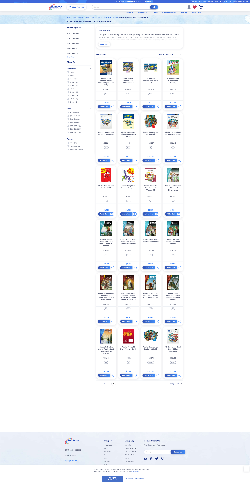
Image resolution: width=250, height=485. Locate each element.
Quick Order (196, 13)
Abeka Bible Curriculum (111, 17)
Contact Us (129, 13)
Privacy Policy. (136, 471)
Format (69, 139)
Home (69, 17)
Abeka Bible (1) (72, 48)
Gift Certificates (130, 455)
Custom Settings (135, 479)
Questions (107, 452)
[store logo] (55, 7)
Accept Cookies (112, 479)
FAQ (105, 448)
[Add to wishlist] (112, 106)
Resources (108, 455)
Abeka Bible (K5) (73, 43)
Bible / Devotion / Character (81, 17)
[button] (189, 7)
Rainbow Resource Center (72, 442)
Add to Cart (104, 106)
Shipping (107, 461)
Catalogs (184, 13)
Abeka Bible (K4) (73, 38)
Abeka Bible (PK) (73, 33)
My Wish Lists (195, 7)
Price (69, 109)
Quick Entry (108, 458)
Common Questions (169, 13)
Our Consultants (130, 452)
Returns (107, 465)
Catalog (127, 458)
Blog (156, 13)
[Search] (154, 7)
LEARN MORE (148, 1)
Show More (104, 44)
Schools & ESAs (143, 13)
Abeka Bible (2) (72, 53)
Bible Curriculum (97, 17)
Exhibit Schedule (130, 448)
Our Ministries (129, 461)
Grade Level (71, 68)
